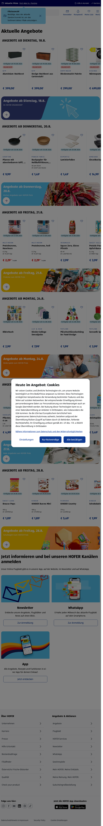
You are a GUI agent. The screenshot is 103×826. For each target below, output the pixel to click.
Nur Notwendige (50, 439)
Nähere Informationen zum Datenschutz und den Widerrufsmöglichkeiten (49, 431)
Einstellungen (26, 439)
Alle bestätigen (74, 439)
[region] (50, 413)
